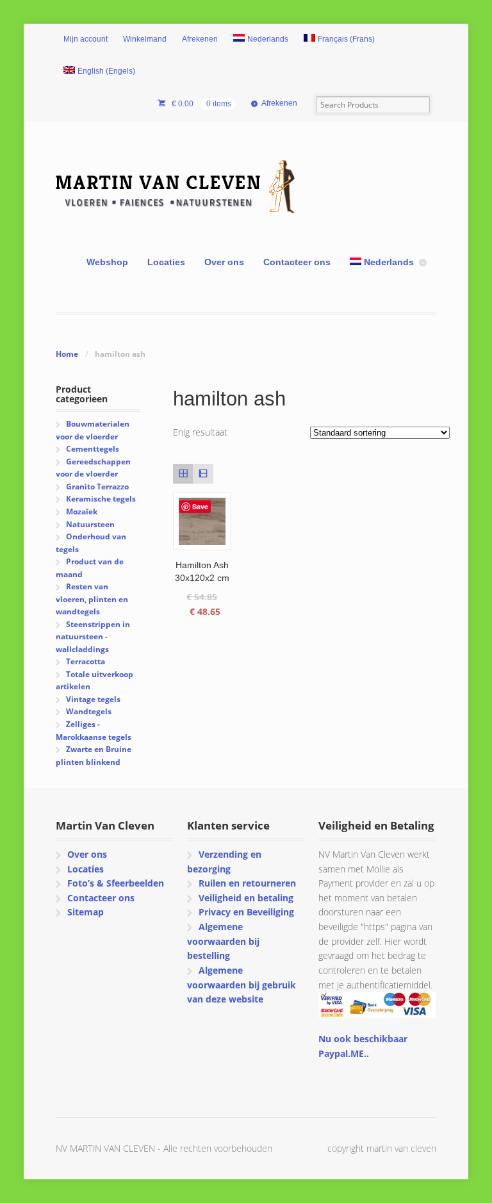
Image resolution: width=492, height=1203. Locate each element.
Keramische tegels (101, 498)
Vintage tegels (93, 699)
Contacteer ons (297, 262)
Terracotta (85, 661)
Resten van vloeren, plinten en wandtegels (92, 599)
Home (67, 353)
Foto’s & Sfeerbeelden (115, 883)
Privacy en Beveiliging (246, 912)
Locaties (166, 262)
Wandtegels (88, 711)
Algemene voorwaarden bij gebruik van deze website (241, 984)
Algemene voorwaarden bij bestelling (223, 941)
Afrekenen (200, 39)
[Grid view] (183, 474)
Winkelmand (145, 39)
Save (200, 506)
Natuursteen (90, 524)
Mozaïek (81, 511)
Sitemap (85, 912)
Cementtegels (92, 448)
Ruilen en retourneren (247, 883)
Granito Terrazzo (97, 486)
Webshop (107, 262)
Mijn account (85, 39)
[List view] (203, 474)
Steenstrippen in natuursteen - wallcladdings (92, 637)
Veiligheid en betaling (246, 898)
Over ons (224, 262)
